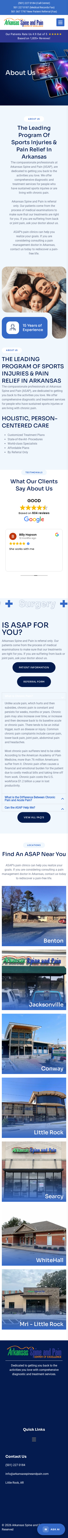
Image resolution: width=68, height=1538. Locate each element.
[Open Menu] (60, 22)
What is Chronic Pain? (19, 696)
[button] (34, 696)
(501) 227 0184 (34, 3)
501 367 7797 (34, 11)
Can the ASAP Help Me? (20, 807)
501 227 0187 (34, 7)
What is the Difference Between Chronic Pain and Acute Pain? (30, 799)
